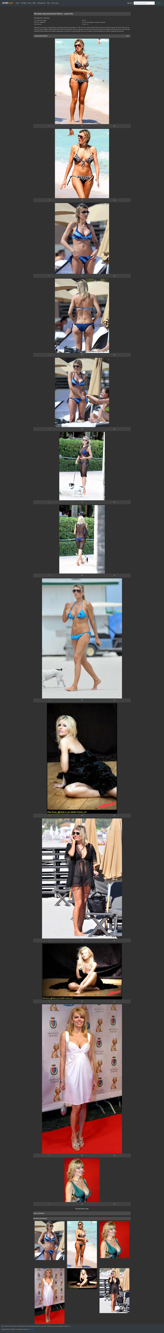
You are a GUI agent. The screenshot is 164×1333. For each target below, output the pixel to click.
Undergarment (41, 3)
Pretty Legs (54, 3)
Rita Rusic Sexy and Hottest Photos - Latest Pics (53, 14)
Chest (29, 3)
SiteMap (31, 1329)
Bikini (34, 3)
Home (18, 3)
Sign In (131, 3)
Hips (48, 3)
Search (158, 3)
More (127, 36)
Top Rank (23, 3)
